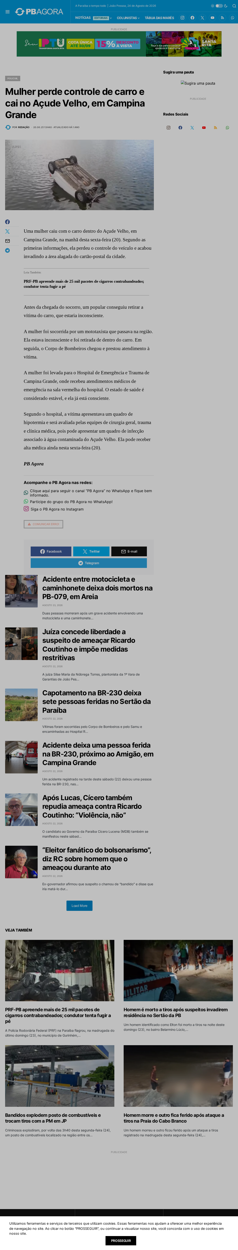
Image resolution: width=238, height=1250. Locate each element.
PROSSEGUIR (121, 1241)
